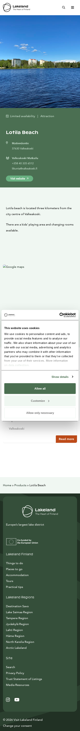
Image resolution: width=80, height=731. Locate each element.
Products (20, 485)
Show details (60, 376)
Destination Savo (17, 606)
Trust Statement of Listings (24, 679)
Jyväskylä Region (17, 624)
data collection (18, 365)
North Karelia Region (20, 642)
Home (7, 485)
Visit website (17, 178)
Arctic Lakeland (16, 648)
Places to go (14, 569)
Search (10, 667)
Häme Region (15, 636)
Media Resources (34, 685)
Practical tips (14, 587)
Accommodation (17, 575)
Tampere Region (17, 618)
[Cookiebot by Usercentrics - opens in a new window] (59, 315)
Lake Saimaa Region (19, 612)
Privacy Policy (15, 673)
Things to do (14, 563)
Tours (9, 581)
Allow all (40, 388)
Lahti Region (14, 630)
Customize (38, 400)
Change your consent (17, 725)
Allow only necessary (40, 412)
